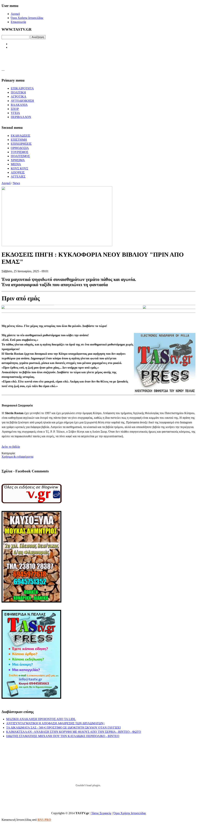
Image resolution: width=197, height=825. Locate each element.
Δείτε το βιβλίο (11, 446)
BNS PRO (44, 819)
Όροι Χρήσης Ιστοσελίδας (130, 813)
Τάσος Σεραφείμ (101, 813)
